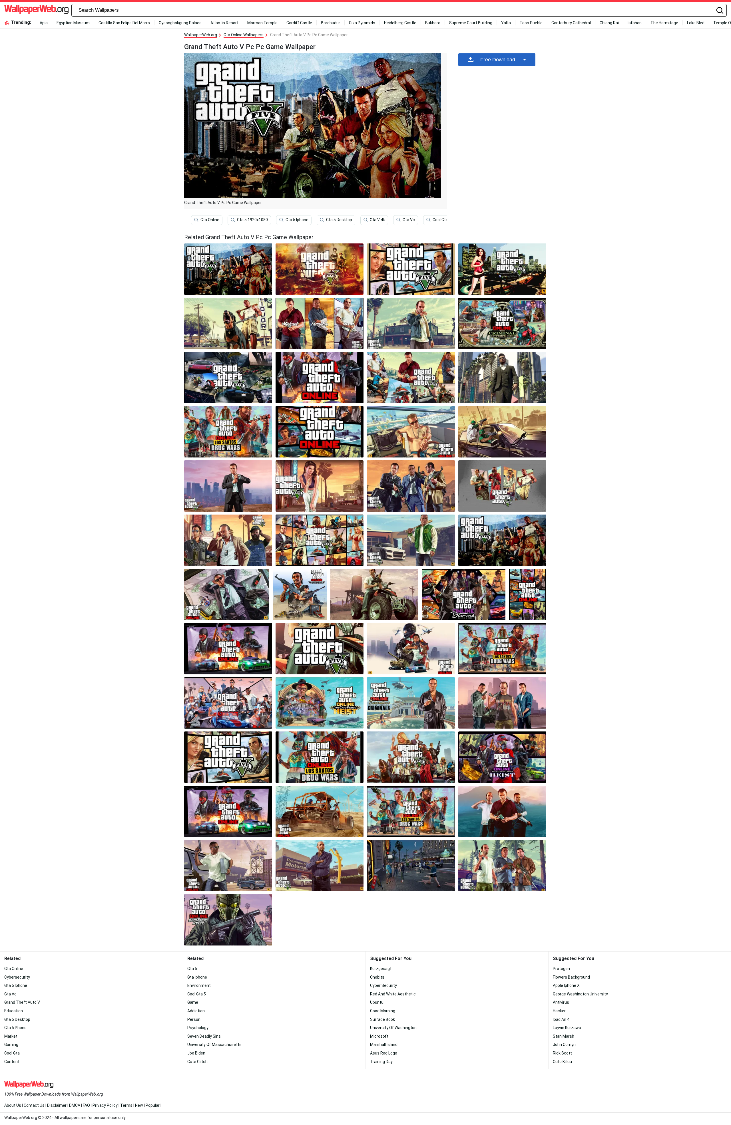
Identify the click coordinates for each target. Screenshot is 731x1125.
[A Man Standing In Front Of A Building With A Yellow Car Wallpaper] (320, 865)
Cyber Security (383, 985)
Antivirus (561, 1002)
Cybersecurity (17, 977)
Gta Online (209, 219)
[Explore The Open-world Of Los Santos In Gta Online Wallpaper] (228, 919)
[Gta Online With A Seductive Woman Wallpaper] (320, 486)
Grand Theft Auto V (22, 1002)
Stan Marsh (563, 1036)
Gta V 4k (377, 219)
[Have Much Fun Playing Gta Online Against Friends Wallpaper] (411, 648)
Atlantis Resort (224, 23)
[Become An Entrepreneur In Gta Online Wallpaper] (502, 865)
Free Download (497, 59)
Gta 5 (192, 968)
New (139, 1105)
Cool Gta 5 (442, 219)
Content (11, 1061)
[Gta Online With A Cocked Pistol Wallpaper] (228, 486)
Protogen (561, 968)
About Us (12, 1105)
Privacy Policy (105, 1105)
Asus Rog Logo (383, 1053)
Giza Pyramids (362, 23)
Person (193, 1019)
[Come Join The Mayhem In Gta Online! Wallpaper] (320, 703)
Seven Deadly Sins (204, 1036)
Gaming (11, 1044)
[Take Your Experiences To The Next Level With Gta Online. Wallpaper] (320, 811)
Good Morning (382, 1011)
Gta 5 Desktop (339, 219)
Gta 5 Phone (15, 1027)
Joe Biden (196, 1053)
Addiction (196, 1011)
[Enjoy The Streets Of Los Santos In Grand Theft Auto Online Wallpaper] (502, 757)
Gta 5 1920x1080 (252, 219)
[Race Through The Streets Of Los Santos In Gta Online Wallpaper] (502, 811)
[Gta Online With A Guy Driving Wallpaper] (411, 431)
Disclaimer (57, 1105)
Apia (44, 23)
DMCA (74, 1105)
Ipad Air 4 (561, 1019)
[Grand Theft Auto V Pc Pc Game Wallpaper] (320, 540)
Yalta (506, 23)
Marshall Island (383, 1044)
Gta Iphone (197, 977)
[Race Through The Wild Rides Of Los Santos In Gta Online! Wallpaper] (228, 865)
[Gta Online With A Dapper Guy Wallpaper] (502, 377)
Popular (153, 1105)
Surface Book (382, 1019)
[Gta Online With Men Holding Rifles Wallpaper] (411, 486)
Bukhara (432, 23)
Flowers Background (571, 977)
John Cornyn (564, 1044)
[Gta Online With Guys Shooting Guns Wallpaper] (502, 431)
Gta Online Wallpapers (244, 35)
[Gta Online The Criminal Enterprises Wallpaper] (502, 323)
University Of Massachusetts (214, 1044)
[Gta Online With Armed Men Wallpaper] (502, 486)
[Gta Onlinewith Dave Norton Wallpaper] (228, 540)
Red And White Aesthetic (393, 994)
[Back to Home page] (36, 10)
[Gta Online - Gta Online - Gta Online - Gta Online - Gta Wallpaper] (226, 594)
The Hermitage (664, 23)
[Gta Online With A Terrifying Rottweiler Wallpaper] (228, 323)
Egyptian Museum (73, 23)
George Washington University (580, 994)
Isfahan (635, 23)
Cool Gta (12, 1053)
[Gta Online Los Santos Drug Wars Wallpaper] (228, 431)
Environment (199, 985)
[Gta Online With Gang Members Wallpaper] (502, 540)
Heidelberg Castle (400, 23)
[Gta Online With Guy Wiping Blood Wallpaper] (411, 323)
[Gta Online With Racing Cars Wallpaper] (320, 377)
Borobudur (330, 23)
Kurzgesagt (380, 968)
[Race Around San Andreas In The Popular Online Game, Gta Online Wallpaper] (411, 703)
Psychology (197, 1027)
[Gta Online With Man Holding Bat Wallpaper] (411, 540)
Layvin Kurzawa (567, 1027)
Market (10, 1036)
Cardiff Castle (299, 23)
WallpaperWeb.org (200, 35)
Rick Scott (562, 1053)
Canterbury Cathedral (571, 23)
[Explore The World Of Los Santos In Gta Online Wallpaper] (411, 377)
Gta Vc (409, 219)
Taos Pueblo (531, 23)
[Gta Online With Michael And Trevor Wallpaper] (320, 323)
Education (13, 1011)
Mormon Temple (262, 23)
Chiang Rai (609, 23)
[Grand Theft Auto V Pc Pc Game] (228, 269)
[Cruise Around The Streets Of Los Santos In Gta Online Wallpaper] (411, 811)
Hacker (559, 1011)
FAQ (86, 1105)
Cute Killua (562, 1061)
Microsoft (379, 1036)
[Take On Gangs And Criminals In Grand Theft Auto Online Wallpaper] (502, 648)
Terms (126, 1105)
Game (192, 1002)
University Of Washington (393, 1027)
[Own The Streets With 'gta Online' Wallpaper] (463, 594)
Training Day (381, 1061)
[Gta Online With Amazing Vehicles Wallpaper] (228, 377)
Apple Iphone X (566, 985)
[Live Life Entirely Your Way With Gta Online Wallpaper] (320, 648)
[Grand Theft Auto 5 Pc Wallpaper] (228, 703)
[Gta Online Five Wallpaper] (320, 269)
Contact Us (34, 1105)
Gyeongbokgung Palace (180, 23)
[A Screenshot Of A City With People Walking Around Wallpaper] (411, 865)
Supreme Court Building (470, 23)
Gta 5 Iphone (297, 219)
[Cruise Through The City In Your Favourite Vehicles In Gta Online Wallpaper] (411, 269)
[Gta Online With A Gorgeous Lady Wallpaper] (502, 269)
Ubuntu (376, 1002)
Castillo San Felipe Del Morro (124, 23)
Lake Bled (695, 23)
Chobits (377, 977)
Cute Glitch (197, 1061)
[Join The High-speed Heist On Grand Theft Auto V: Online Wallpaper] (502, 703)
